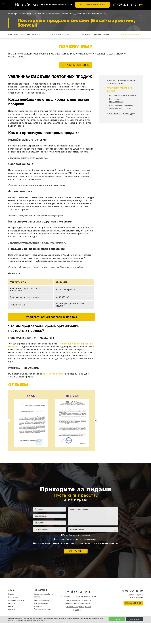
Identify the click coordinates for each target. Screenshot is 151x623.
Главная (11, 14)
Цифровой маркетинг (60, 35)
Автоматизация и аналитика (95, 35)
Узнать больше (135, 619)
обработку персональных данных (83, 539)
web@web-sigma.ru (135, 595)
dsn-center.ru (72, 396)
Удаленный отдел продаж (121, 114)
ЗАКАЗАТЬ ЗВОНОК (133, 603)
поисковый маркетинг (71, 344)
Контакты (12, 610)
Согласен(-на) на (76, 539)
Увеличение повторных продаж (47, 14)
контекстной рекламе (54, 374)
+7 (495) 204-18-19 (124, 5)
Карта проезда (136, 597)
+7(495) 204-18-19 (131, 591)
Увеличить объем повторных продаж (51, 317)
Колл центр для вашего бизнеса (122, 95)
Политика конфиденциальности (78, 600)
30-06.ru (31, 396)
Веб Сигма (26, 5)
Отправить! (75, 551)
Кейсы (10, 606)
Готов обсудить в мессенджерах (76, 535)
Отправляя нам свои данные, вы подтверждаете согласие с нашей (76, 543)
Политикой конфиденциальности (104, 543)
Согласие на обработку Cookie (78, 607)
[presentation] (8, 421)
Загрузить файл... (77, 530)
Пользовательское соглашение (78, 603)
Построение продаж (24, 14)
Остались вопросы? (75, 65)
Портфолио (13, 597)
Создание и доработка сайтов (23, 35)
